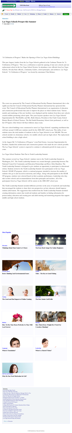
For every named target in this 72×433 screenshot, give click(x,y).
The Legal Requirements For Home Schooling (13, 400)
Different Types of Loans (44, 5)
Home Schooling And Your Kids (10, 407)
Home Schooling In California (9, 406)
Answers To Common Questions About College (19, 405)
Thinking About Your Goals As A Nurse (14, 248)
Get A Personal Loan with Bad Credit (47, 6)
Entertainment (39, 245)
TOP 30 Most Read (24, 5)
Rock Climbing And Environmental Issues (15, 273)
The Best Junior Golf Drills (44, 299)
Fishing (37, 271)
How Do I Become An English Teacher (11, 396)
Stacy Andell (7, 23)
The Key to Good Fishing (48, 273)
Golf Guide (38, 297)
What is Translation (8, 350)
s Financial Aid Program (12, 402)
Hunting (38, 322)
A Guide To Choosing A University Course (12, 409)
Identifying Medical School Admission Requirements (14, 399)
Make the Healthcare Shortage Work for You (21, 393)
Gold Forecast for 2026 (28, 10)
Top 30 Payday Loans (17, 10)
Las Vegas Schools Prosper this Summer (19, 22)
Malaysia (33, 1)
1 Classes (22, 397)
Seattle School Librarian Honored (10, 412)
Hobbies (4, 322)
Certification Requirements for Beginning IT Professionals (15, 394)
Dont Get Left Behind (8, 410)
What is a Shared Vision (43, 350)
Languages (5, 348)
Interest (59, 14)
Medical (19, 14)
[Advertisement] (17, 40)
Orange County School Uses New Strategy (12, 415)
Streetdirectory (33, 430)
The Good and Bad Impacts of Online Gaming (17, 299)
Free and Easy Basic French (9, 390)
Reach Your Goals (17, 410)
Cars (25, 14)
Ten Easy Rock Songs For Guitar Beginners (49, 248)
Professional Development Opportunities (12, 416)
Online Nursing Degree (8, 403)
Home (39, 14)
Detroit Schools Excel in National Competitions (13, 413)
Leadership (38, 348)
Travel (6, 14)
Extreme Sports (6, 271)
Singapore (22, 1)
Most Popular (6, 232)
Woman (66, 14)
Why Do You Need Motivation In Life (14, 376)
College (5, 402)
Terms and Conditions (40, 430)
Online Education (7, 393)
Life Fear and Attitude (7, 374)
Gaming (4, 297)
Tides (37, 273)
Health (12, 14)
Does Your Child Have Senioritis (10, 391)
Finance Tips (9, 10)
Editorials (5, 18)
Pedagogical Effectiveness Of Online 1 (11, 397)
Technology (32, 14)
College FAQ (6, 405)
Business (52, 14)
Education (4, 245)
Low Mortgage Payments (40, 10)
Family (45, 14)
